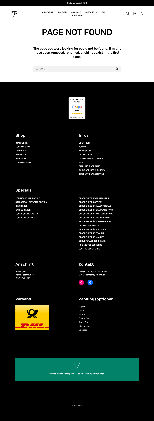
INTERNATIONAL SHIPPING (92, 174)
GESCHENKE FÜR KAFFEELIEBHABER (96, 214)
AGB (81, 162)
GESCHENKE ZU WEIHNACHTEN (94, 198)
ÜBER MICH (77, 15)
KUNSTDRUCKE (48, 12)
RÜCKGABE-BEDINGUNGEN (92, 170)
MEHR (103, 12)
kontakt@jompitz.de (95, 275)
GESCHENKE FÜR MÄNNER (91, 237)
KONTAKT (83, 147)
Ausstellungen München (92, 374)
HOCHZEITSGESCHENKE (90, 245)
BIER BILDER (21, 206)
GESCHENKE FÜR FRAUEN (91, 233)
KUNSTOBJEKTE (23, 162)
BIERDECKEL (21, 158)
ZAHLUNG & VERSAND (89, 166)
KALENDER (63, 12)
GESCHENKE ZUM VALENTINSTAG (95, 206)
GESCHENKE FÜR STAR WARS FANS (96, 210)
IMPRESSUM (85, 150)
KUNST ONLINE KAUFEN (26, 214)
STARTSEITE (21, 143)
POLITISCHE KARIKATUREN (28, 198)
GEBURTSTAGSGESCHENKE (92, 241)
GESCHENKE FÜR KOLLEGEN (92, 229)
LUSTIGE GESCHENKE (89, 249)
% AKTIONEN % (91, 12)
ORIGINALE (76, 12)
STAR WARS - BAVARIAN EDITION (31, 202)
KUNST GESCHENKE (25, 217)
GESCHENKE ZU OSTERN (90, 202)
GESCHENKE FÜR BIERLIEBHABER (95, 217)
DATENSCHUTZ (86, 154)
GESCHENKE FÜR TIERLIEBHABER (95, 221)
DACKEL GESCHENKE (89, 225)
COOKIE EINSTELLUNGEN (91, 158)
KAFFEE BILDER (23, 210)
